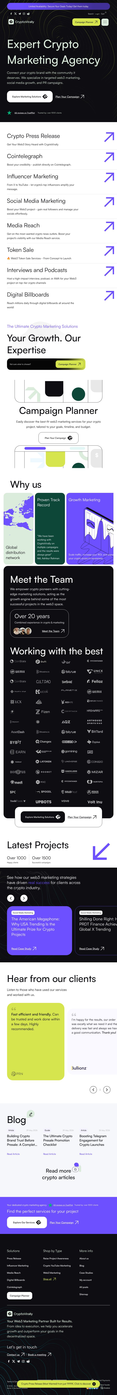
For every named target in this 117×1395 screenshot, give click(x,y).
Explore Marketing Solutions (26, 96)
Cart (103, 14)
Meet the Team (50, 631)
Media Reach (14, 1272)
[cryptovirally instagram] (24, 13)
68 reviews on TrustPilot (25, 113)
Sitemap (83, 1294)
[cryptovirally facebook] (11, 13)
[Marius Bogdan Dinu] (22, 631)
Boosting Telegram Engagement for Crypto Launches (93, 1140)
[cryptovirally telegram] (19, 13)
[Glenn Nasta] (16, 631)
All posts (83, 1287)
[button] (10, 898)
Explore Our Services (24, 1222)
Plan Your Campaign (67, 96)
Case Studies (86, 1272)
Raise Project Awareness (56, 1258)
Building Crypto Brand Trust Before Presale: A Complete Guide (22, 1140)
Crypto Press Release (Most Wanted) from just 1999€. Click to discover (56, 1383)
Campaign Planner (84, 22)
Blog (81, 1265)
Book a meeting (37, 1354)
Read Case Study (21, 948)
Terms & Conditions (15, 1381)
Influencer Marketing (18, 1265)
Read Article (13, 1154)
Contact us (13, 1354)
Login (97, 14)
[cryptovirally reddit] (28, 13)
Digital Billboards (16, 1279)
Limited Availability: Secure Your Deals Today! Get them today (58, 6)
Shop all (47, 1279)
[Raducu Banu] (28, 631)
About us (84, 1258)
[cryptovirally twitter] (15, 13)
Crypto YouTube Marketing (57, 1265)
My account (85, 1279)
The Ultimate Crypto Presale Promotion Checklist (57, 1140)
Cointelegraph (14, 1287)
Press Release (14, 1258)
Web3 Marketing (51, 1272)
